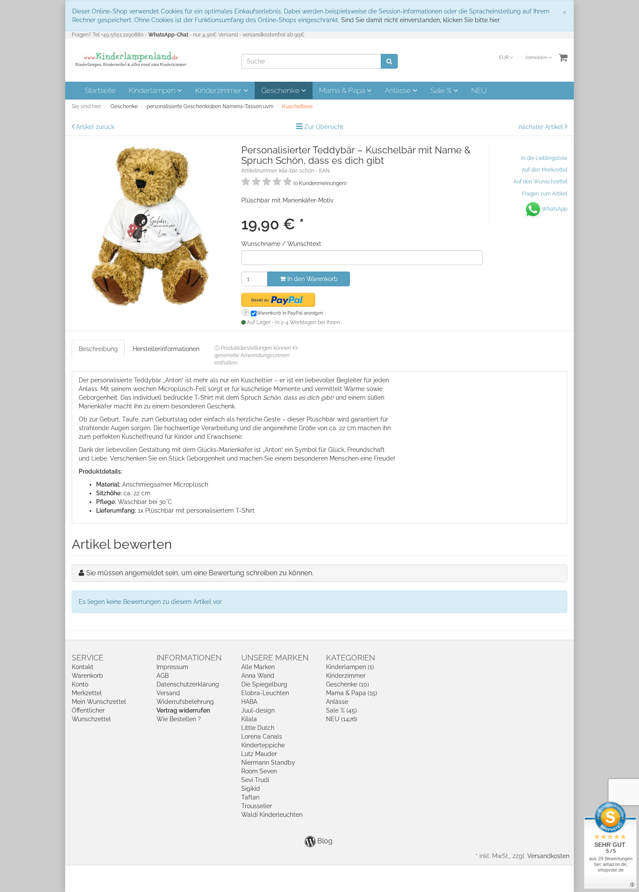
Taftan (250, 797)
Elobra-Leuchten (265, 693)
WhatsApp (554, 209)
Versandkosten (548, 855)
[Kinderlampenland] (130, 59)
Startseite (100, 90)
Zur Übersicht (323, 126)
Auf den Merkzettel (544, 170)
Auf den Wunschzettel (540, 182)
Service (87, 657)
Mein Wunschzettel (99, 701)
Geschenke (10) (347, 684)
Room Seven (259, 771)
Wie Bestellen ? (178, 719)
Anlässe (399, 90)
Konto (80, 684)
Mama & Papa (343, 90)
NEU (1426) (341, 719)
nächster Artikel (542, 126)
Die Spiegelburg (264, 684)
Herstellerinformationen (166, 348)
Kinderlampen (153, 90)
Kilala (249, 719)
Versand (168, 693)
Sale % (441, 90)
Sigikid (250, 788)
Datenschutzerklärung (187, 684)
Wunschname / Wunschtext (281, 243)
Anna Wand (257, 675)
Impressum (172, 666)
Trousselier (256, 805)
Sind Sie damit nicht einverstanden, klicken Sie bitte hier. (421, 20)
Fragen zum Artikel (544, 194)
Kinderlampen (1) (350, 666)
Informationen (189, 657)
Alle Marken (258, 666)
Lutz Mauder (259, 753)
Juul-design (258, 710)
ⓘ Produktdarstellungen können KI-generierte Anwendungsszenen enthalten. (257, 355)
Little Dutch (257, 727)
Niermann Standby (268, 762)
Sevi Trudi (255, 779)
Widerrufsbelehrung (185, 701)
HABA (249, 701)
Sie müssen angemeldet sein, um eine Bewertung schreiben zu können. (199, 573)
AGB (162, 675)
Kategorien (350, 657)
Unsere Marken (275, 657)
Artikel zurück (95, 126)
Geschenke (281, 90)
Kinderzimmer (219, 90)
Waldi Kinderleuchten (272, 814)
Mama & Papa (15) (351, 693)
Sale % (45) (341, 710)
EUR (504, 57)
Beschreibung (98, 348)
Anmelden (537, 57)
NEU (479, 90)
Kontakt (82, 666)
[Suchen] (389, 61)
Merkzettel (87, 693)
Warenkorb (87, 675)
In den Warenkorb (312, 278)
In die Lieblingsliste (544, 158)
